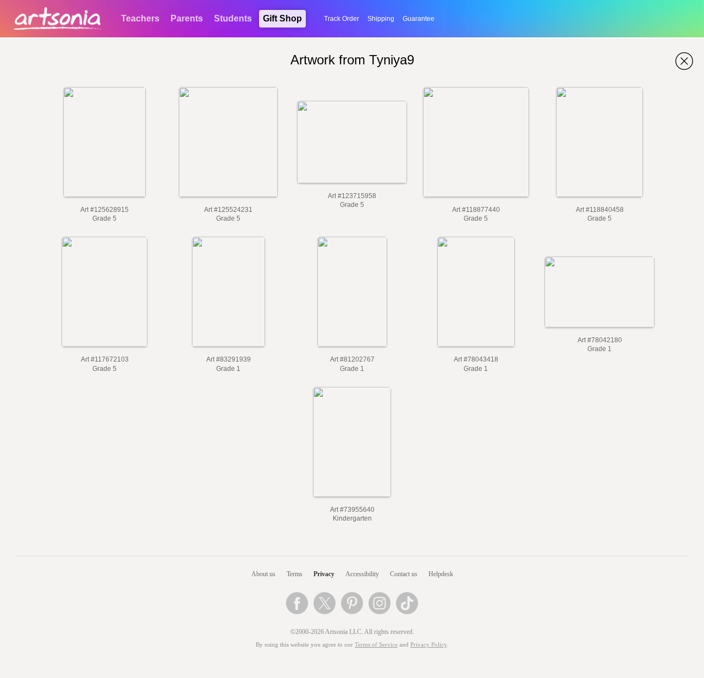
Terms (294, 574)
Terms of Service (376, 645)
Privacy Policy (428, 645)
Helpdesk (440, 574)
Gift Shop (282, 18)
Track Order (341, 19)
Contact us (403, 574)
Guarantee (419, 19)
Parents (186, 18)
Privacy (324, 574)
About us (263, 574)
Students (233, 18)
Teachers (140, 18)
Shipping (380, 19)
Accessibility (362, 574)
